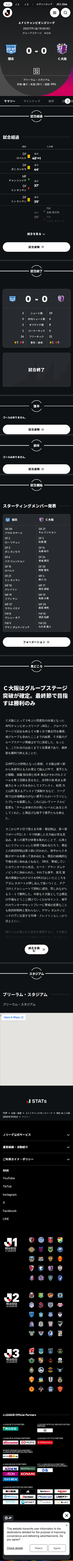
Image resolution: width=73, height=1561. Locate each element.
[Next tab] (67, 101)
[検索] (65, 12)
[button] (55, 12)
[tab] (9, 101)
